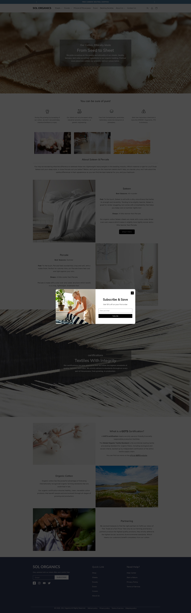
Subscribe (115, 316)
